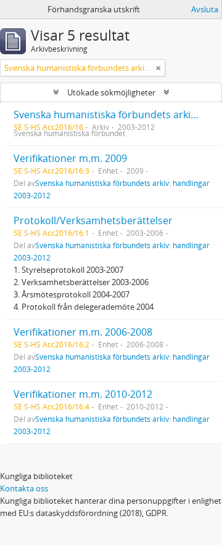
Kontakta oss (24, 488)
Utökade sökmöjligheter (111, 92)
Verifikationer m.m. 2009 (70, 158)
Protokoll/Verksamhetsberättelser (93, 220)
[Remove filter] (158, 68)
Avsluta (204, 9)
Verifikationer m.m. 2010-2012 (83, 394)
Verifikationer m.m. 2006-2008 (83, 332)
